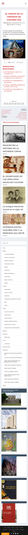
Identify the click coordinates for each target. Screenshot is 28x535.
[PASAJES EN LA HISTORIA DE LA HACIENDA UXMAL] (14, 134)
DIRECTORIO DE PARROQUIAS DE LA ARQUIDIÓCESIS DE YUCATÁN (12, 361)
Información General (9, 263)
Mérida (4, 251)
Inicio (4, 248)
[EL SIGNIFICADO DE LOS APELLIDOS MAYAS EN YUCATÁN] (14, 164)
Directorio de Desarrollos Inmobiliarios (13, 357)
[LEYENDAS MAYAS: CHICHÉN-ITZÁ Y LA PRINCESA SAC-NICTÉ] (14, 219)
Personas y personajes (10, 257)
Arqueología (7, 289)
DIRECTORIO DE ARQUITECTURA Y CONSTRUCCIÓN (12, 375)
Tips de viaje (7, 276)
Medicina (5, 330)
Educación (5, 334)
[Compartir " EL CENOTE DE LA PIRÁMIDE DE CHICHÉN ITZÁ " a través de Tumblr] (12, 103)
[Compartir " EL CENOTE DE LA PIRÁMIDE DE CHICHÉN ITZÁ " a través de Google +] (10, 103)
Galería (6, 283)
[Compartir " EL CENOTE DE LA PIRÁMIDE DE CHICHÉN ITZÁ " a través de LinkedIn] (18, 103)
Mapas (6, 267)
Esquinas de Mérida (9, 260)
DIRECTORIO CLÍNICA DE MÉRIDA (12, 382)
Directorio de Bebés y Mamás (11, 371)
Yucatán (5, 286)
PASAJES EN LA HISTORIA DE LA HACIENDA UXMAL (12, 148)
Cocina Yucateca (8, 318)
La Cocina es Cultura (9, 311)
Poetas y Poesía (6, 346)
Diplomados (7, 337)
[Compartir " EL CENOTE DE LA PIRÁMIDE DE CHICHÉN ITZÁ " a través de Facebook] (5, 103)
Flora (6, 302)
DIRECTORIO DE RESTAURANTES (12, 379)
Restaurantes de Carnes (10, 324)
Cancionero (7, 343)
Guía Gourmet (8, 315)
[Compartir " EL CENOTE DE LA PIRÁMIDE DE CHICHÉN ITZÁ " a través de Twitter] (7, 103)
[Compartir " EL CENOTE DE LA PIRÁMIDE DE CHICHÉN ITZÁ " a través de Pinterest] (15, 103)
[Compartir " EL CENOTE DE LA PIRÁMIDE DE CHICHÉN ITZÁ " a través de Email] (20, 103)
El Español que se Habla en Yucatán (13, 299)
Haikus (4, 385)
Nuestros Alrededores (9, 273)
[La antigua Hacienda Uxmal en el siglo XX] (14, 195)
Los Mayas (18, 24)
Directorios (5, 350)
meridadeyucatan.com (17, 23)
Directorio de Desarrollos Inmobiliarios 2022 (13, 354)
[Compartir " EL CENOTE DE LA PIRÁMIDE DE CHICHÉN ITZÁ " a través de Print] (23, 103)
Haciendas (7, 295)
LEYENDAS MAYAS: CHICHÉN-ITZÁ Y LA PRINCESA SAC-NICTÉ (13, 230)
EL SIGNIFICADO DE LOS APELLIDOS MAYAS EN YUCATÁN (13, 179)
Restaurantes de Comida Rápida (12, 327)
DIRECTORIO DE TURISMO (10, 368)
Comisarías (7, 270)
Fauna (6, 305)
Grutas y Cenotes (8, 292)
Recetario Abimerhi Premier (11, 321)
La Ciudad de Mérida (9, 254)
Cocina (4, 308)
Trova (4, 340)
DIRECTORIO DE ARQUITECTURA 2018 (13, 365)
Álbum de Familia (8, 279)
